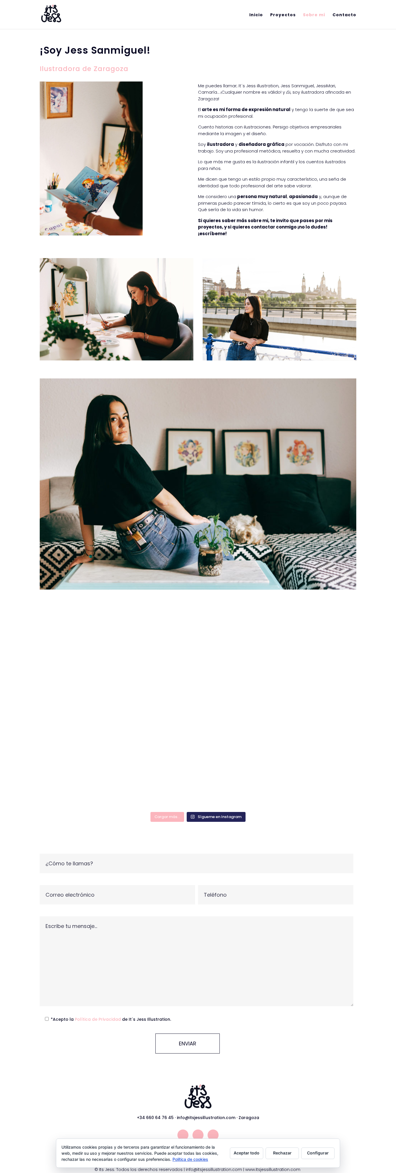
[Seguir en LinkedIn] (213, 1135)
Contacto (344, 15)
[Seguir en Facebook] (198, 1135)
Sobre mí (314, 15)
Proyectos (283, 15)
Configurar (318, 1152)
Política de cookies (190, 1159)
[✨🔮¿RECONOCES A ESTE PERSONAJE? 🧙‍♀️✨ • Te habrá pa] (318, 663)
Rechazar (282, 1152)
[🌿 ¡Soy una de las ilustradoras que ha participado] (78, 712)
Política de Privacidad (98, 1019)
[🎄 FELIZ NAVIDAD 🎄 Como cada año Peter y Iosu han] (158, 685)
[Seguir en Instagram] (182, 1135)
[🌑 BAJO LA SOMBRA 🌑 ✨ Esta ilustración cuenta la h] (238, 687)
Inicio (256, 15)
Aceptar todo (246, 1152)
